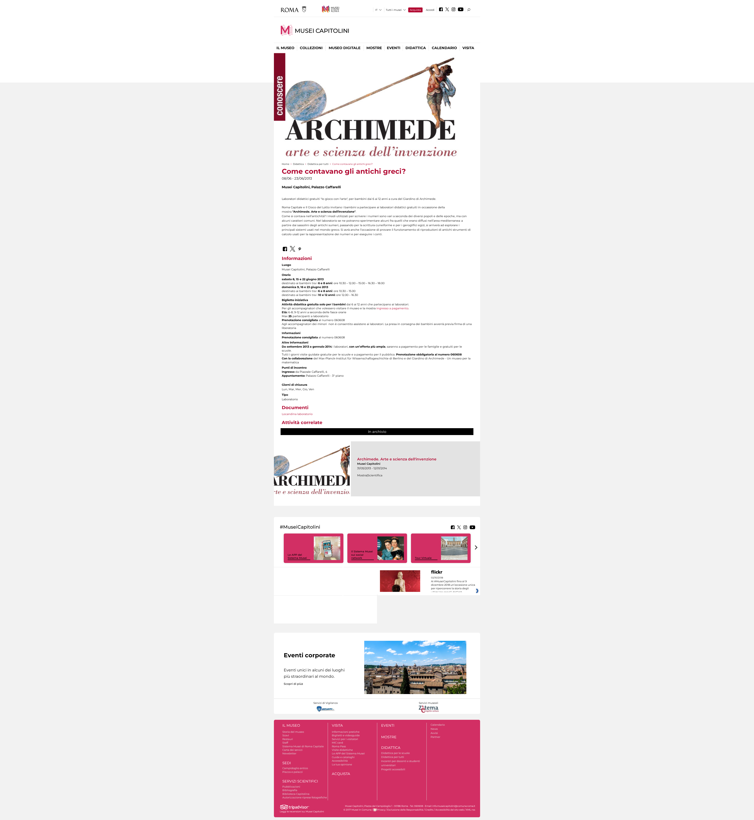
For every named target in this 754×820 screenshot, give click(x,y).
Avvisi (434, 733)
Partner (435, 736)
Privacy (381, 809)
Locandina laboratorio (297, 414)
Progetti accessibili (393, 769)
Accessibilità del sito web (449, 809)
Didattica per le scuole (395, 753)
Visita (468, 48)
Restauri (287, 739)
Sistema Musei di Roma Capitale (303, 746)
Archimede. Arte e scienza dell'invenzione (396, 459)
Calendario (444, 48)
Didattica (415, 48)
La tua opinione (342, 764)
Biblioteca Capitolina (295, 793)
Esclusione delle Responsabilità (405, 809)
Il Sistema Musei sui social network (362, 555)
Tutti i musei (394, 9)
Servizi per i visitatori (345, 739)
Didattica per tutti (318, 164)
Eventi (393, 48)
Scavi (285, 735)
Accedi (430, 9)
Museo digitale (345, 48)
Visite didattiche (342, 749)
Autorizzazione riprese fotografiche (304, 797)
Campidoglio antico (295, 768)
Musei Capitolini (322, 30)
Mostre (374, 48)
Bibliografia (289, 790)
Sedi (286, 763)
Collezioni (311, 48)
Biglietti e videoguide (346, 735)
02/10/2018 (453, 585)
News (434, 728)
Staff (285, 742)
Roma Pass (339, 746)
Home (285, 164)
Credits (429, 809)
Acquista (415, 9)
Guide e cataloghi (343, 757)
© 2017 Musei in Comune (357, 809)
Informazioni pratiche (346, 731)
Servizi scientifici (300, 781)
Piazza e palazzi (292, 771)
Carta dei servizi (292, 749)
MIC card (337, 742)
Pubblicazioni (291, 786)
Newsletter (289, 753)
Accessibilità (340, 760)
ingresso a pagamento (392, 308)
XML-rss (470, 809)
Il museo (285, 48)
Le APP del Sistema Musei (297, 556)
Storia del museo (293, 731)
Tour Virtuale (423, 557)
